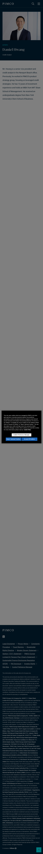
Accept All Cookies (29, 439)
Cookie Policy (27, 429)
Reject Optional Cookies (13, 439)
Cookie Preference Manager (21, 435)
